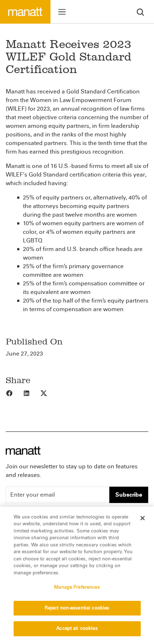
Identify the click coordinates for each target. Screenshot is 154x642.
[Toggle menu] (62, 11)
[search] (140, 11)
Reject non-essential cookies (77, 608)
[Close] (142, 518)
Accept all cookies (76, 628)
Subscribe (128, 494)
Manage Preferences (77, 587)
